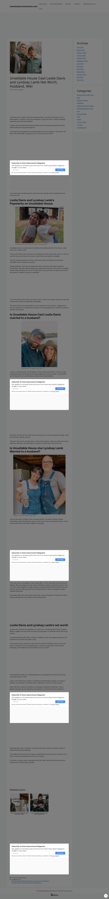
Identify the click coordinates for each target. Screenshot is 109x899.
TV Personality (81, 122)
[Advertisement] (54, 25)
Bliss (78, 98)
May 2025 (80, 66)
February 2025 (81, 74)
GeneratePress (68, 891)
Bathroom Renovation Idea (85, 95)
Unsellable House (30, 133)
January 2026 (81, 55)
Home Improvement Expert (19, 877)
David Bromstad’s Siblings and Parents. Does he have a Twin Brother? (30, 881)
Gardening (80, 103)
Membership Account (89, 4)
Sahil (78, 117)
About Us (68, 4)
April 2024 (80, 80)
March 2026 (81, 50)
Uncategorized (81, 127)
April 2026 (80, 47)
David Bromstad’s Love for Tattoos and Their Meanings (26, 882)
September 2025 (82, 61)
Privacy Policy (43, 4)
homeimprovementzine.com (23, 6)
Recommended (82, 114)
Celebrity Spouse (82, 100)
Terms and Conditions (56, 4)
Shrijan (79, 119)
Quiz (78, 111)
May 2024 (80, 77)
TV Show (80, 125)
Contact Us (77, 4)
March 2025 (81, 72)
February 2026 (81, 53)
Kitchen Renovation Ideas (85, 108)
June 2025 (80, 64)
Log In (40, 9)
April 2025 (80, 69)
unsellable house (16, 879)
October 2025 (81, 58)
